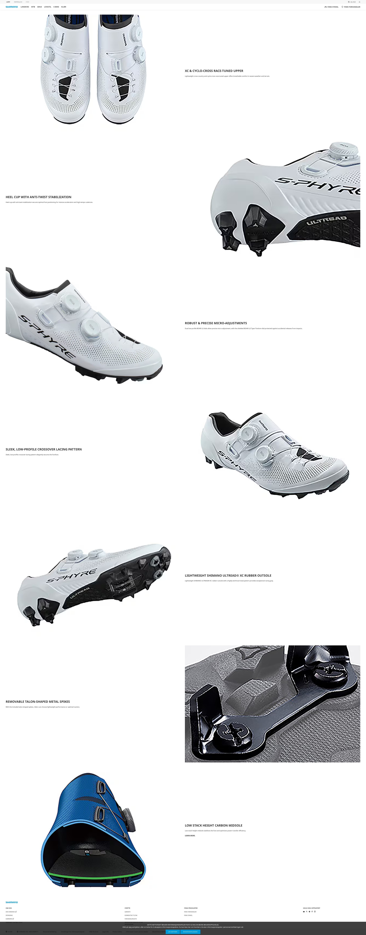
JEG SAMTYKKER (173, 932)
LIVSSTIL (47, 7)
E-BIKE (56, 7)
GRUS (39, 7)
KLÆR (63, 7)
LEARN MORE (190, 835)
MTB (33, 7)
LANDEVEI (25, 7)
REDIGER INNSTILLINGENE (190, 932)
